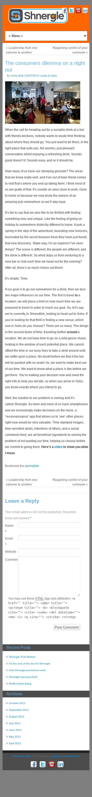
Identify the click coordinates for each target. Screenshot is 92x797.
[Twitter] (70, 11)
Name (9, 529)
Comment (9, 559)
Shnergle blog (21, 756)
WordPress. (72, 756)
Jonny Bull (17, 75)
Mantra (56, 756)
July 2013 (14, 723)
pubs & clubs (49, 75)
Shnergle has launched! (23, 676)
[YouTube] (77, 11)
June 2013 (15, 730)
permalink (32, 466)
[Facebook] (64, 11)
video (58, 447)
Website (9, 551)
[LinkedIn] (84, 11)
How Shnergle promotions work (27, 670)
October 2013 (17, 703)
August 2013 (16, 716)
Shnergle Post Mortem (22, 656)
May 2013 (15, 736)
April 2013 (15, 743)
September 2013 (19, 709)
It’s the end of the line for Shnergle (29, 663)
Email (9, 542)
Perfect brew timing (20, 683)
